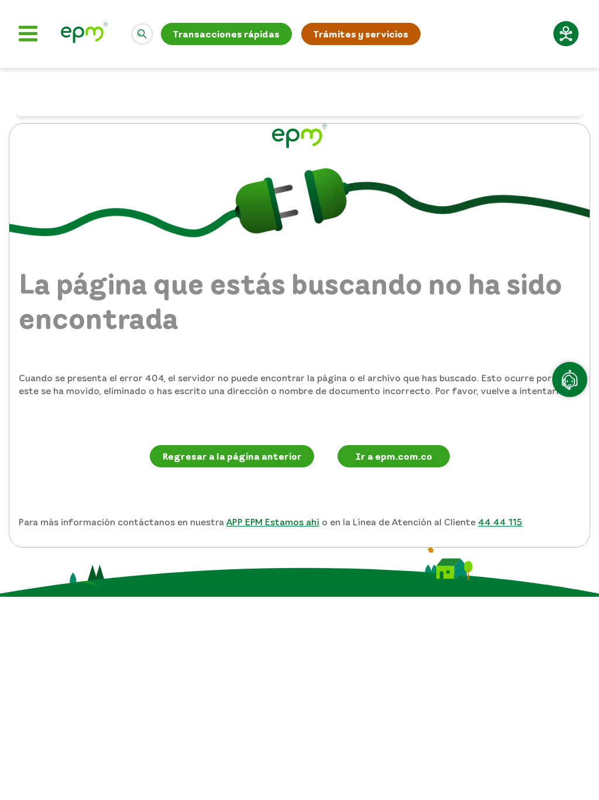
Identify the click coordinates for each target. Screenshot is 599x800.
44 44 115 (500, 522)
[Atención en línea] (569, 379)
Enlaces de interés (496, 34)
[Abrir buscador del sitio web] (142, 34)
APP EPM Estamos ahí (272, 522)
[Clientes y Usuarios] (84, 34)
